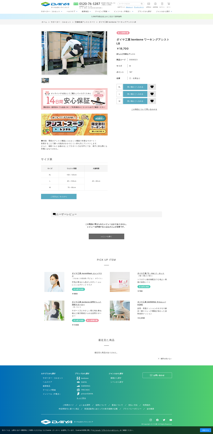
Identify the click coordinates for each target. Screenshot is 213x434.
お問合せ (148, 7)
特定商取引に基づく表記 (69, 409)
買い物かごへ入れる (135, 87)
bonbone (84, 378)
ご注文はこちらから (58, 196)
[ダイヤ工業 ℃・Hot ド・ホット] (120, 282)
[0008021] (45, 80)
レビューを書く (106, 236)
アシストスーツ (139, 7)
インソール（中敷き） (52, 394)
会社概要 (150, 409)
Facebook (157, 420)
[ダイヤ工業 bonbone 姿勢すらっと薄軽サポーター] (54, 311)
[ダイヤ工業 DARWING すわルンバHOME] (120, 311)
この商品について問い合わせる (144, 109)
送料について (101, 405)
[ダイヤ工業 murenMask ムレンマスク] (54, 282)
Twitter (164, 420)
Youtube (171, 420)
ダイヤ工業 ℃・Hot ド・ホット (150, 273)
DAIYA (84, 382)
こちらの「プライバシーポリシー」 (107, 430)
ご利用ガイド (68, 405)
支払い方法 (133, 405)
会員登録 (155, 7)
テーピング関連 (49, 390)
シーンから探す (116, 382)
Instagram (151, 420)
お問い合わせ (159, 375)
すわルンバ (129, 7)
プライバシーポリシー (132, 409)
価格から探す (116, 378)
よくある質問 (84, 405)
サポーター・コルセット (53, 378)
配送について (117, 405)
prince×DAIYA (87, 394)
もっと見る (81, 398)
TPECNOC (85, 390)
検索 (142, 3)
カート (169, 7)
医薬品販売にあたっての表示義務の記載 (101, 409)
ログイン (162, 7)
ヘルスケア (47, 382)
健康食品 (46, 386)
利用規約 (146, 405)
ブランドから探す (145, 11)
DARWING (85, 386)
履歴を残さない (166, 359)
